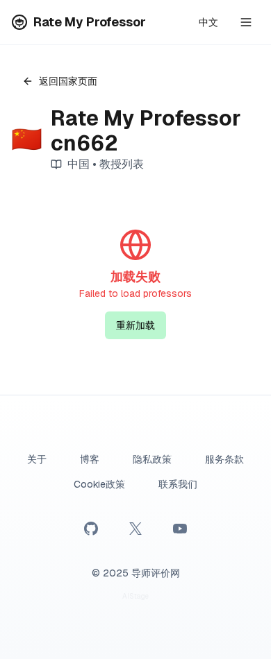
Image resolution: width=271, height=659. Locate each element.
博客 (89, 459)
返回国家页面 (68, 81)
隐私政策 (152, 459)
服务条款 (224, 459)
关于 (37, 459)
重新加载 (135, 325)
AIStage (135, 596)
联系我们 (177, 484)
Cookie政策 (99, 484)
